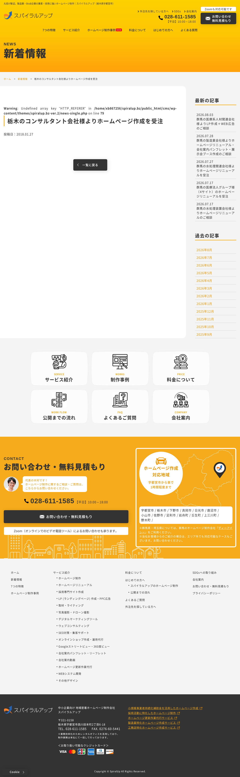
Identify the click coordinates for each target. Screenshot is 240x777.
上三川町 (210, 515)
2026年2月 (204, 296)
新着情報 (16, 579)
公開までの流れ (140, 592)
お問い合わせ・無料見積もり (211, 586)
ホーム (15, 572)
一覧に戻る (90, 165)
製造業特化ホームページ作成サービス (152, 722)
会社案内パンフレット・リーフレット (82, 653)
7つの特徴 (49, 30)
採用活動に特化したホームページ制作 (152, 713)
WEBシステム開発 (69, 673)
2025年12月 (205, 311)
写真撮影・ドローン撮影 (73, 612)
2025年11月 (205, 319)
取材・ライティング (71, 605)
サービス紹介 (71, 30)
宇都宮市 (147, 510)
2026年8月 (204, 250)
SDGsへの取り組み (205, 572)
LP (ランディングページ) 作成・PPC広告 (84, 598)
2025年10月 (205, 326)
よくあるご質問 (135, 600)
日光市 (199, 510)
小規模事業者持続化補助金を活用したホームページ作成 (163, 708)
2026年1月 (204, 303)
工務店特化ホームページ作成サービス (152, 727)
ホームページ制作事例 (101, 30)
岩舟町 (183, 515)
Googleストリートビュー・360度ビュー (84, 646)
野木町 (146, 520)
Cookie (15, 772)
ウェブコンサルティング (73, 626)
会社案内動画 (66, 660)
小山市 (146, 515)
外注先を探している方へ (154, 11)
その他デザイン (68, 680)
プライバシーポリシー (207, 593)
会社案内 (191, 11)
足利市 (171, 515)
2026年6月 (204, 265)
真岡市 (187, 510)
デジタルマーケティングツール (78, 619)
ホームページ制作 (69, 578)
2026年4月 (204, 280)
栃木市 (161, 510)
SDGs (177, 11)
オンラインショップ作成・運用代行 (81, 639)
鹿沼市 (212, 510)
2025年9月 (204, 334)
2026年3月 (204, 288)
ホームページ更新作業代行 (75, 667)
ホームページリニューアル (75, 585)
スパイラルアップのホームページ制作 (154, 585)
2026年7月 (204, 257)
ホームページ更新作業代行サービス (151, 718)
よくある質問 (189, 30)
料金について (137, 30)
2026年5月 (204, 273)
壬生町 (196, 515)
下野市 (174, 510)
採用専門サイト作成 (71, 592)
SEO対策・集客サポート (73, 632)
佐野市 (158, 515)
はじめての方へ (163, 30)
